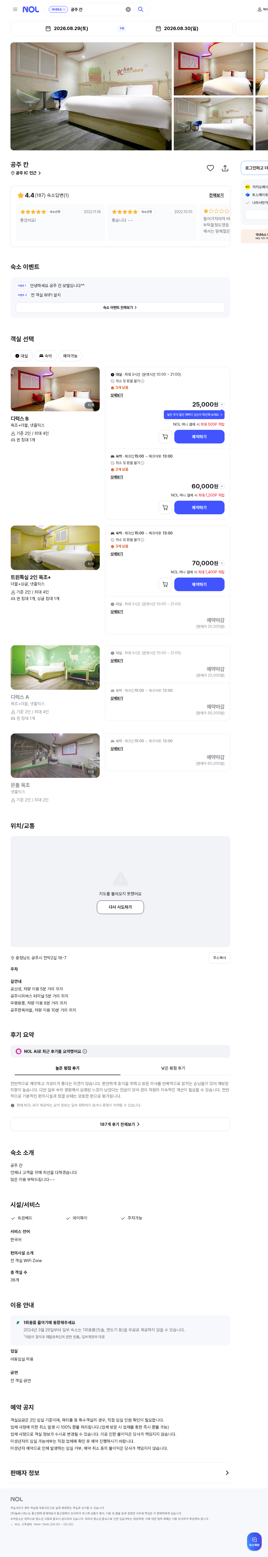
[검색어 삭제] (128, 9)
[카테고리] (15, 9)
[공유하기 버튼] (225, 168)
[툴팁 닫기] (221, 414)
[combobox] (96, 9)
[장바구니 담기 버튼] (165, 436)
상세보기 (116, 395)
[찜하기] (210, 168)
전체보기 (216, 195)
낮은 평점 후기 (173, 1068)
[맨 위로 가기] (255, 1544)
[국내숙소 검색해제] (64, 9)
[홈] (31, 9)
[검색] (141, 9)
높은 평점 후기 (67, 1068)
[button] (15, 355)
